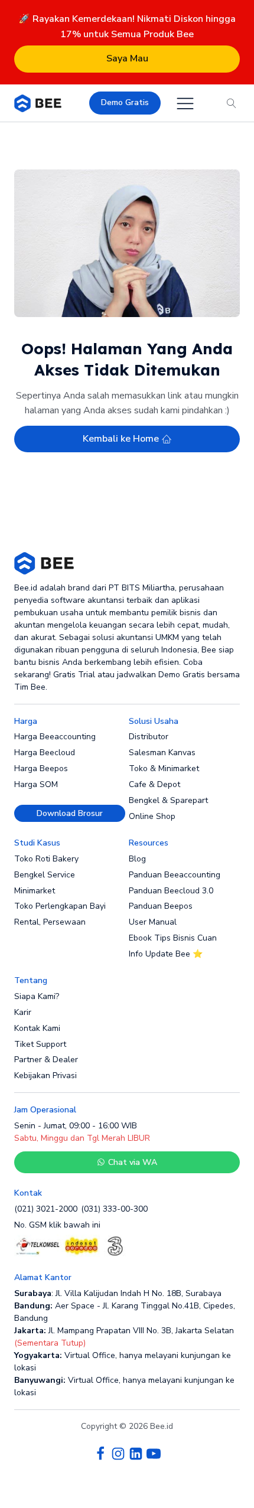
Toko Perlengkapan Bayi (60, 906)
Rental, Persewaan (50, 922)
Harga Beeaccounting (55, 736)
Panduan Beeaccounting (174, 874)
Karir (22, 1012)
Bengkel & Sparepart (168, 800)
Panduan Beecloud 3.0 (171, 890)
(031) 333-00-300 (114, 1209)
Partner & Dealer (46, 1059)
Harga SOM (36, 784)
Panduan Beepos (161, 906)
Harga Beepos (41, 768)
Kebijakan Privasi (45, 1075)
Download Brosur (70, 813)
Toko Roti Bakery (46, 858)
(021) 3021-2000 (45, 1209)
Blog (137, 858)
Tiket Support (40, 1044)
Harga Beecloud (44, 752)
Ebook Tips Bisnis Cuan (173, 938)
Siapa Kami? (36, 996)
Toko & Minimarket (164, 768)
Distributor (148, 736)
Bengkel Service (44, 874)
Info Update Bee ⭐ (166, 953)
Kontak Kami (37, 1028)
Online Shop (152, 816)
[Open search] (231, 103)
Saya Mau (127, 58)
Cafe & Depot (154, 784)
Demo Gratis (125, 102)
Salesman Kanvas (162, 752)
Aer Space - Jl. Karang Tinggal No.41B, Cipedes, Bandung (124, 1312)
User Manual (153, 922)
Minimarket (34, 890)
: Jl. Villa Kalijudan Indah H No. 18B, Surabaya (118, 1293)
